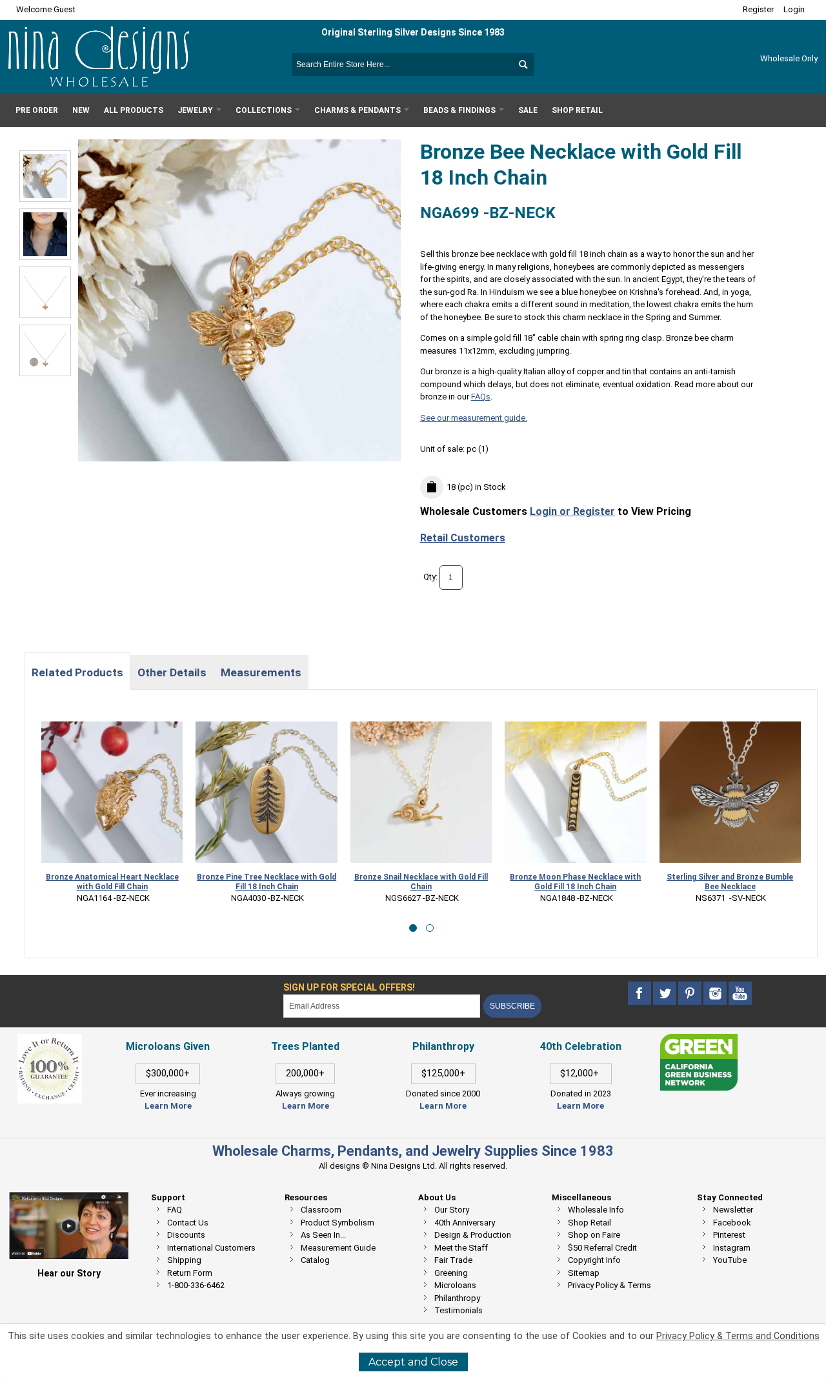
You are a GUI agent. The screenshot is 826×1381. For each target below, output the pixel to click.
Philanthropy (457, 1298)
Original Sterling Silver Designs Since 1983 (413, 32)
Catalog (315, 1260)
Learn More (168, 1106)
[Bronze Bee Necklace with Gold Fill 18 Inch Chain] (45, 234)
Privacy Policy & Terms (609, 1285)
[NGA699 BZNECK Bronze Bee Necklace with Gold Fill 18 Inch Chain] (45, 176)
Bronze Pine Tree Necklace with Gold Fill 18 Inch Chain (196, 881)
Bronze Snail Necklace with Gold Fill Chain (350, 881)
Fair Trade (453, 1260)
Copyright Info (594, 1260)
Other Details (171, 672)
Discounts (186, 1235)
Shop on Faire (594, 1235)
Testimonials (458, 1310)
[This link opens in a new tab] (699, 1040)
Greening (451, 1273)
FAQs (480, 396)
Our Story (451, 1210)
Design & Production (472, 1235)
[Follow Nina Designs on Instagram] (716, 993)
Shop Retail (589, 1222)
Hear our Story (69, 1273)
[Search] (522, 64)
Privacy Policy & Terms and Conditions (738, 1336)
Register (758, 9)
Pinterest (729, 1235)
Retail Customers (462, 538)
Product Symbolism (337, 1222)
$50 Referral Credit (602, 1248)
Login (794, 9)
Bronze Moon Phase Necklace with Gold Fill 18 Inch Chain (504, 881)
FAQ (174, 1210)
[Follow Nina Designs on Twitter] (665, 993)
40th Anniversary (464, 1222)
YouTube (730, 1260)
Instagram (731, 1248)
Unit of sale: (443, 449)
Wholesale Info (596, 1210)
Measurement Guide (338, 1248)
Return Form (189, 1273)
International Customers (211, 1248)
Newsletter (733, 1210)
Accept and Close (413, 1362)
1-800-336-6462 (196, 1285)
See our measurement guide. (473, 418)
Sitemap (583, 1273)
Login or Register (572, 511)
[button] (413, 928)
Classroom (321, 1210)
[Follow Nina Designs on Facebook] (640, 993)
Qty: (430, 577)
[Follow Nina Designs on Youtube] (740, 993)
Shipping (184, 1260)
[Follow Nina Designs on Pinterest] (690, 993)
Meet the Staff (461, 1248)
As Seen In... (323, 1235)
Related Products (77, 672)
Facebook (732, 1222)
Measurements (261, 672)
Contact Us (187, 1222)
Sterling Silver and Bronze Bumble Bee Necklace (659, 881)
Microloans (455, 1285)
